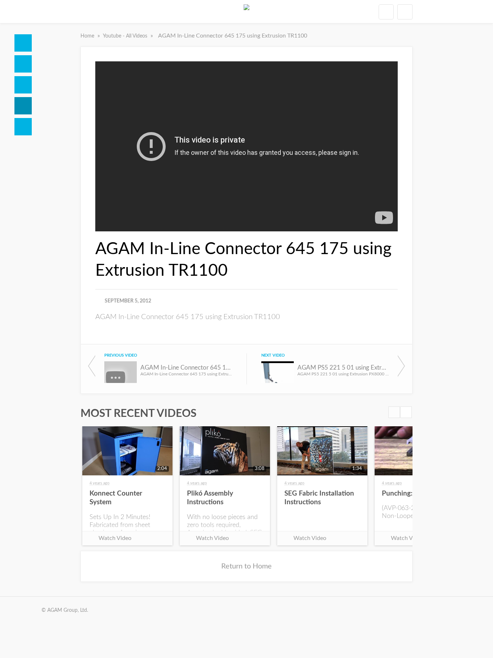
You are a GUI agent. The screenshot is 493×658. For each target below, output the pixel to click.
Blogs (23, 126)
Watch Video (115, 538)
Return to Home (246, 566)
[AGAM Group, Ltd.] (246, 11)
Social (23, 84)
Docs (23, 64)
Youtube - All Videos (126, 36)
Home (23, 43)
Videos (23, 105)
